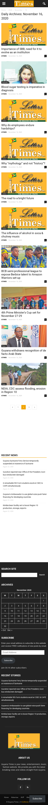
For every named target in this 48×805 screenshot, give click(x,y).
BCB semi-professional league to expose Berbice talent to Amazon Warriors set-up (21, 274)
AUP (22, 797)
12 (25, 611)
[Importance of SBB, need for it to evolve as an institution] (24, 34)
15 (44, 611)
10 (12, 611)
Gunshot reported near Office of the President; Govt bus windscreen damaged (24, 473)
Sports (4, 266)
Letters (4, 44)
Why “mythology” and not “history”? (23, 163)
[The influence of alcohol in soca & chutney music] (24, 218)
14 (37, 611)
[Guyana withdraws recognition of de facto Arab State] (24, 336)
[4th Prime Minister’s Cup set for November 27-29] (24, 298)
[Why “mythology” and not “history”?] (24, 148)
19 (25, 616)
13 (31, 611)
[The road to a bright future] (24, 183)
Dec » (9, 630)
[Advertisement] (21, 431)
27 (31, 621)
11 (18, 611)
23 (5, 621)
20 (31, 616)
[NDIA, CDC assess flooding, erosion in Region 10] (24, 374)
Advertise (14, 797)
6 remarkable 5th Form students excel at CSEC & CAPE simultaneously (23, 484)
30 (5, 626)
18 (18, 616)
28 (37, 621)
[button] (44, 3)
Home (6, 797)
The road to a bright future (17, 198)
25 (18, 621)
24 (12, 621)
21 (37, 616)
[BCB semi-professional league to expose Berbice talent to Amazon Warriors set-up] (24, 256)
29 (44, 621)
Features (5, 82)
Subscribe (8, 660)
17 (12, 616)
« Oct (3, 630)
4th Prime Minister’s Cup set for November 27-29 (20, 314)
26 (25, 621)
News (4, 346)
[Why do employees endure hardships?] (24, 110)
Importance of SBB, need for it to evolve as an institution (21, 50)
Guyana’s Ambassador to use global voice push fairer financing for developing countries (25, 495)
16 (5, 616)
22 (44, 616)
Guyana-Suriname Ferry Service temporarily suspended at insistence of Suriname (21, 462)
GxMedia (25, 802)
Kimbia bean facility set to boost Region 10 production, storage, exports (20, 506)
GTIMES (4, 56)
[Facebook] (20, 787)
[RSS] (27, 787)
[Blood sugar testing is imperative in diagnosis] (24, 72)
